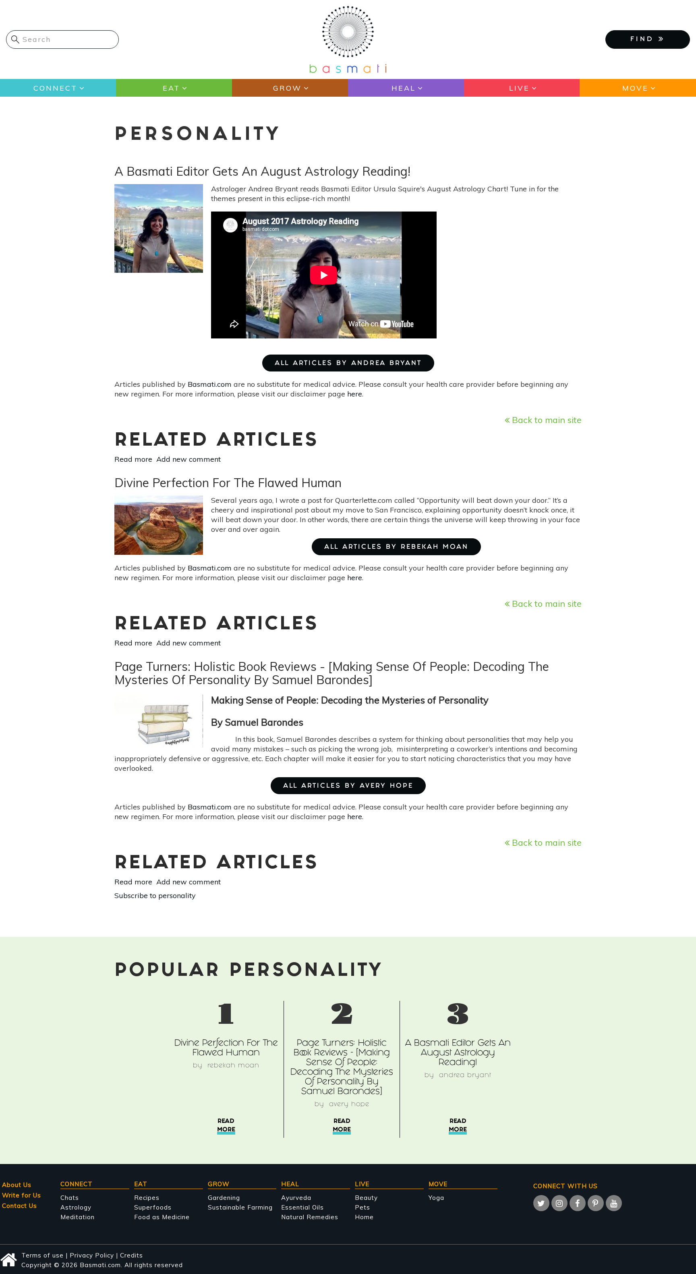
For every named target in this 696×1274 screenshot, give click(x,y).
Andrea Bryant (465, 1075)
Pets (362, 1207)
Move (635, 88)
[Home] (348, 39)
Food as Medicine (162, 1217)
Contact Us (19, 1206)
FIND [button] (644, 39)
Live (519, 88)
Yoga (436, 1197)
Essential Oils (302, 1207)
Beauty (366, 1197)
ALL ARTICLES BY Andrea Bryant (348, 363)
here (354, 393)
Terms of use (42, 1255)
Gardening (224, 1197)
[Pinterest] (596, 1203)
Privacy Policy (92, 1255)
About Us (16, 1185)
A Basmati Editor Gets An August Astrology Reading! (458, 1053)
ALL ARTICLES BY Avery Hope (348, 786)
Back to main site (546, 419)
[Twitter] (541, 1203)
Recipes (147, 1197)
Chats (69, 1197)
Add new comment (188, 459)
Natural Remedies (309, 1217)
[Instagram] (559, 1203)
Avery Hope (349, 1104)
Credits (131, 1255)
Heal (404, 88)
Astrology (75, 1207)
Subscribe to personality (155, 895)
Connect (55, 88)
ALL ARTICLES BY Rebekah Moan (396, 547)
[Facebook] (578, 1203)
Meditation (77, 1217)
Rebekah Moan (233, 1066)
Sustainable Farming (240, 1207)
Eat (171, 88)
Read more (133, 459)
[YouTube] (614, 1203)
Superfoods (153, 1207)
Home (364, 1217)
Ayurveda (296, 1197)
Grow (287, 88)
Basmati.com (210, 384)
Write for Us (21, 1195)
